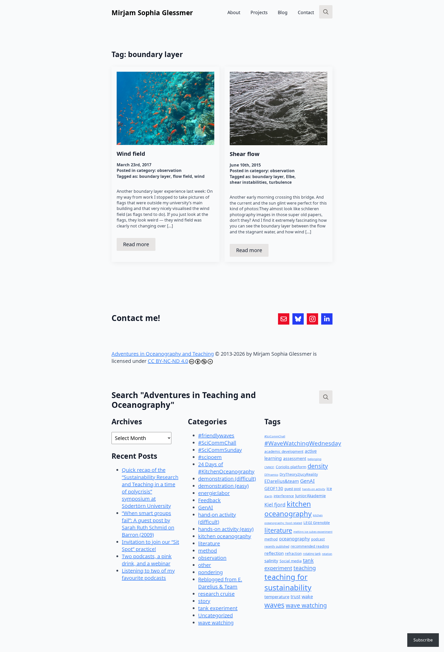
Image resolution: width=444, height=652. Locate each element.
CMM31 (269, 467)
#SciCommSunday (220, 449)
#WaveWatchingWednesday (302, 443)
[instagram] (312, 319)
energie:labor (214, 493)
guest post (292, 488)
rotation (327, 554)
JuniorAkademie (310, 496)
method (207, 550)
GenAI (205, 507)
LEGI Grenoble (316, 522)
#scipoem (210, 457)
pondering (210, 572)
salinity (271, 561)
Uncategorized (215, 615)
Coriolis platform (291, 466)
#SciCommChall (217, 442)
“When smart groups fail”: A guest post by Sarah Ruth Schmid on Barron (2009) (148, 524)
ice (329, 488)
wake (307, 596)
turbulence (280, 182)
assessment (294, 458)
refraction (293, 553)
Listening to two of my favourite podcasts (148, 574)
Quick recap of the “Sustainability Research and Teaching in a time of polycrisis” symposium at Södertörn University (150, 487)
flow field (182, 176)
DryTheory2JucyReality (299, 474)
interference (284, 496)
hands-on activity (313, 489)
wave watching (216, 622)
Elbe (290, 176)
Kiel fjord (274, 504)
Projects (259, 12)
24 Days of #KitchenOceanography (226, 468)
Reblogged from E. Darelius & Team (220, 583)
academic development (283, 451)
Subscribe (423, 640)
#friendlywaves (216, 435)
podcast (318, 539)
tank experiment (217, 608)
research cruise (216, 593)
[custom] (283, 319)
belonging (314, 459)
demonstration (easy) (223, 485)
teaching (304, 568)
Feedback (209, 500)
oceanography (294, 539)
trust (295, 597)
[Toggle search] (325, 12)
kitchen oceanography (224, 536)
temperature (276, 597)
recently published (276, 546)
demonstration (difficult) (227, 478)
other (204, 565)
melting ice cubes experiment (312, 532)
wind (199, 176)
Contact (306, 12)
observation (169, 170)
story (204, 601)
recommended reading (310, 546)
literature (209, 543)
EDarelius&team (281, 481)
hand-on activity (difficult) (217, 518)
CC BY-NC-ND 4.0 (168, 360)
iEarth (268, 496)
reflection (274, 553)
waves (274, 605)
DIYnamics (271, 474)
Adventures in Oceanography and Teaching (163, 353)
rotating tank (312, 554)
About (233, 12)
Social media (291, 560)
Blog (283, 12)
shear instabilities (248, 182)
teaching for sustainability (287, 582)
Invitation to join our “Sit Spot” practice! (150, 545)
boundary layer (155, 176)
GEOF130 (273, 488)
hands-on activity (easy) (226, 529)
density (318, 466)
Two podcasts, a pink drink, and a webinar (147, 560)
